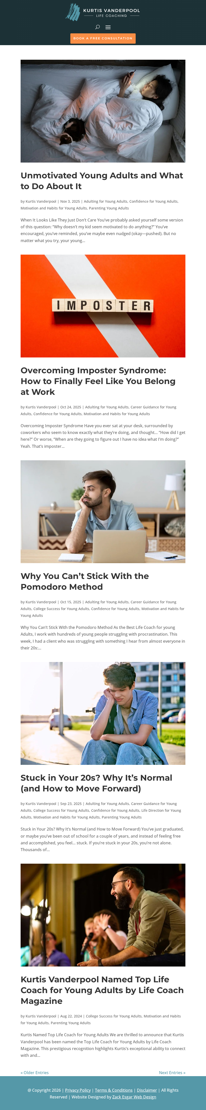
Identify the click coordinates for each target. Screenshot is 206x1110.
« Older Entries (35, 1072)
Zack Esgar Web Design (134, 1097)
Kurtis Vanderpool (41, 201)
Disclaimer (147, 1090)
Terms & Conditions (114, 1090)
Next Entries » (172, 1072)
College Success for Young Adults (61, 608)
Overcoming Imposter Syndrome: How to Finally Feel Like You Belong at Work (98, 381)
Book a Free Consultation (103, 38)
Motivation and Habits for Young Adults (54, 208)
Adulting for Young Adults (105, 201)
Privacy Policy (78, 1090)
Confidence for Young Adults (153, 201)
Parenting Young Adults (109, 208)
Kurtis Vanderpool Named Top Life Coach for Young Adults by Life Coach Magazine (102, 990)
